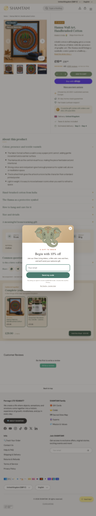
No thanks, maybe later (48, 286)
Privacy (48, 282)
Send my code (48, 275)
